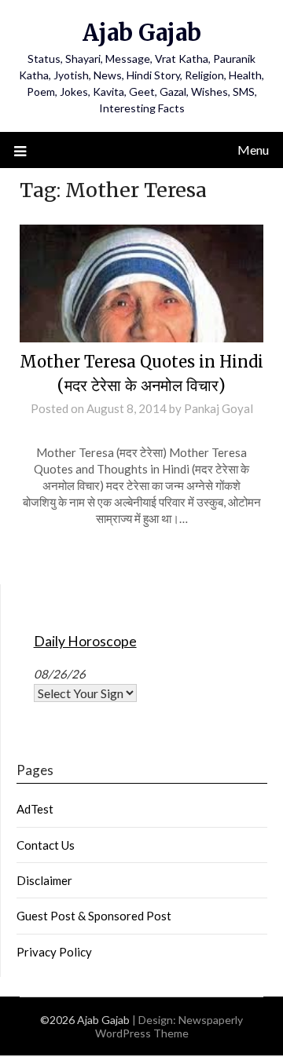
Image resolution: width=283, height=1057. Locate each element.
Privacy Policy (54, 952)
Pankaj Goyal (218, 408)
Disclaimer (44, 880)
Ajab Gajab (142, 32)
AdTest (35, 809)
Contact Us (46, 845)
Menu (253, 149)
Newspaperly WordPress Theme (169, 1026)
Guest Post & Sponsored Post (94, 916)
